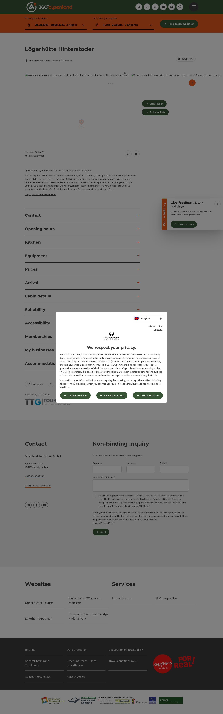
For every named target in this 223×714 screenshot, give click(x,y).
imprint (158, 329)
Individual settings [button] (114, 395)
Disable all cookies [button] (78, 395)
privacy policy (155, 325)
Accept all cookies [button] (150, 395)
